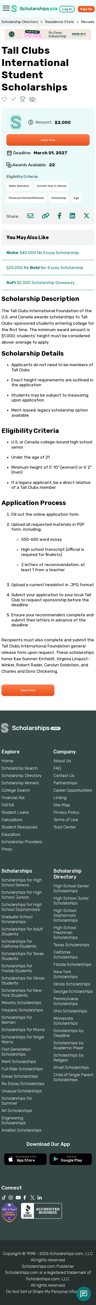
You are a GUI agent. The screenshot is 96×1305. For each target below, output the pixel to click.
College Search (15, 790)
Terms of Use (65, 819)
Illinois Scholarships (71, 984)
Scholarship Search (19, 768)
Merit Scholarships (18, 1061)
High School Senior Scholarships (71, 888)
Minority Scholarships (21, 1002)
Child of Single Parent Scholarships (73, 1077)
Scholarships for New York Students (21, 993)
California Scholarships (65, 954)
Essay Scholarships (19, 1076)
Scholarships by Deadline (68, 1033)
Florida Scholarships (72, 964)
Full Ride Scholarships (22, 1068)
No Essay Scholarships (23, 1083)
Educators (10, 834)
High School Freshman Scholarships (65, 932)
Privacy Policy (66, 812)
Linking (59, 797)
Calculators (11, 819)
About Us (62, 760)
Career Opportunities (72, 790)
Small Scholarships (71, 1067)
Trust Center (64, 827)
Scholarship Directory (19, 22)
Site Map (61, 804)
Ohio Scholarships (70, 1010)
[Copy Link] (45, 216)
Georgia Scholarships (73, 991)
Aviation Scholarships (21, 1130)
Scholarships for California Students (18, 944)
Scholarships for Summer (16, 1101)
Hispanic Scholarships (22, 1010)
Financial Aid (12, 797)
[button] (4, 99)
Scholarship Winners (20, 782)
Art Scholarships (16, 1110)
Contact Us (63, 775)
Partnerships (65, 782)
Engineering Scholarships (13, 1120)
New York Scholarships (65, 974)
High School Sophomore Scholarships (65, 915)
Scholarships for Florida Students (16, 968)
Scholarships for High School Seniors (21, 882)
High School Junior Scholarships (71, 900)
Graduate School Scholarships (16, 919)
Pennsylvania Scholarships (65, 1001)
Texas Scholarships (71, 944)
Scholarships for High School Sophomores (21, 907)
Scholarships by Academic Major (68, 1045)
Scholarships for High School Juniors (21, 895)
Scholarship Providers (21, 841)
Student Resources (19, 827)
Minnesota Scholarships (65, 1021)
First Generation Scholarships (16, 1052)
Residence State (59, 22)
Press (6, 849)
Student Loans (15, 812)
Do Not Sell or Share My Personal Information (48, 1291)
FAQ (57, 768)
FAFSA (7, 804)
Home (7, 760)
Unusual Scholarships (21, 1090)
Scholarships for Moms (23, 1029)
